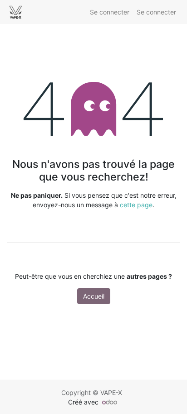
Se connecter (109, 12)
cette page (136, 205)
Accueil (93, 296)
